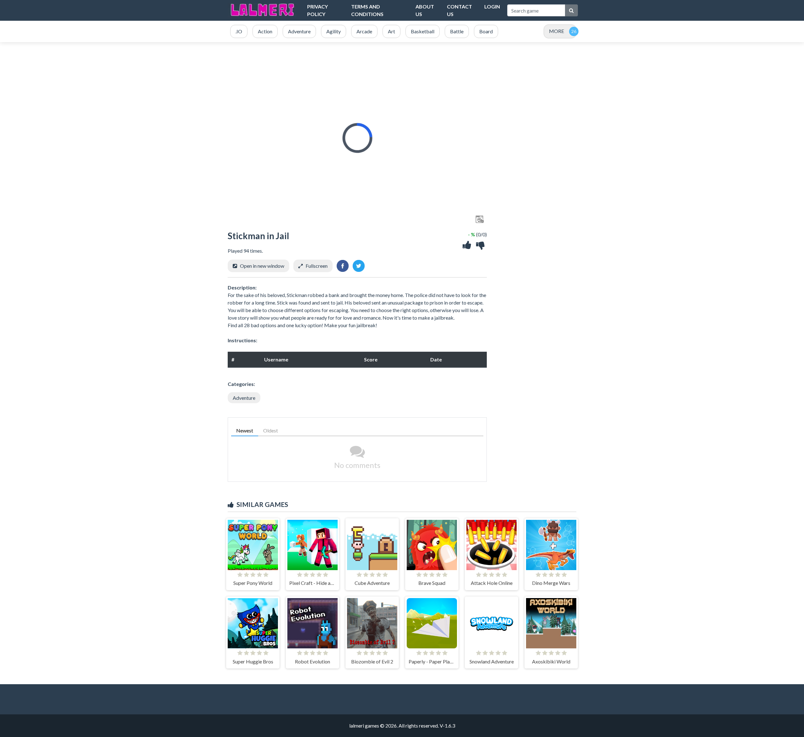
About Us (425, 10)
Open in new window (262, 266)
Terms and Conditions (367, 10)
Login (492, 6)
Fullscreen (317, 266)
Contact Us (459, 10)
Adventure (244, 398)
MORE (556, 31)
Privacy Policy (317, 10)
